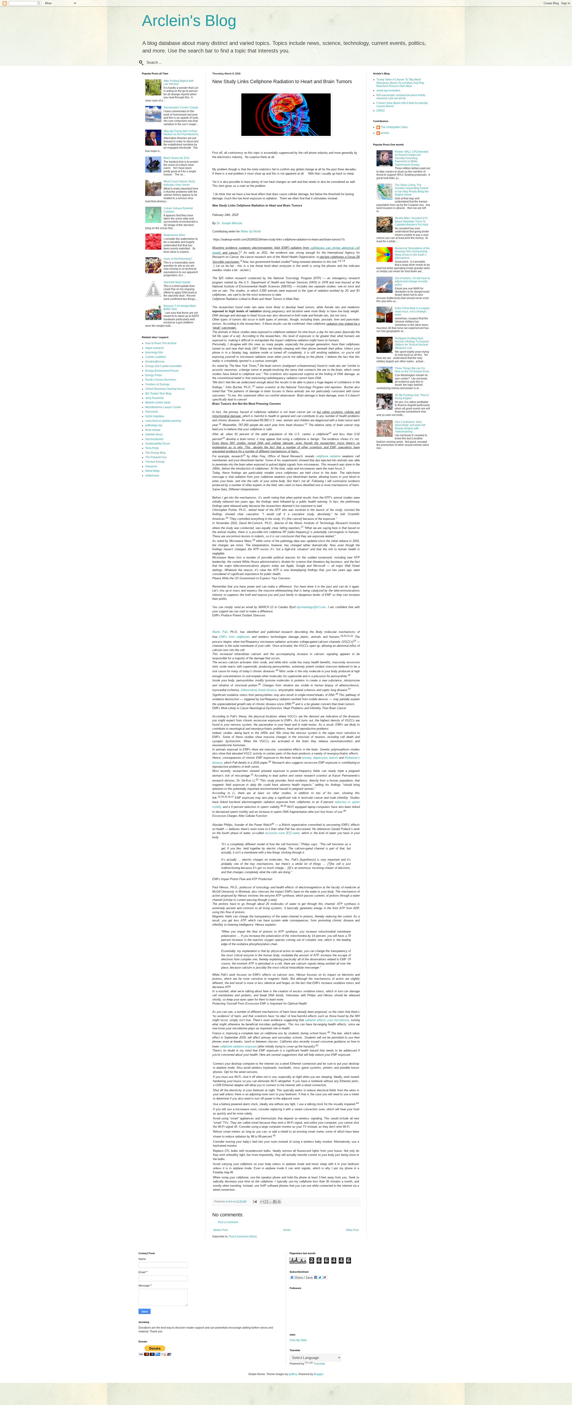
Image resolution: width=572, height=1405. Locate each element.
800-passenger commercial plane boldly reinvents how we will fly (400, 97)
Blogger (318, 1374)
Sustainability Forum (157, 443)
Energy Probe (153, 375)
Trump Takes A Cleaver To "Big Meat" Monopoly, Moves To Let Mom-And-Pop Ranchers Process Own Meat (400, 83)
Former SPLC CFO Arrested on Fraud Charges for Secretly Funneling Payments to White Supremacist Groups (411, 158)
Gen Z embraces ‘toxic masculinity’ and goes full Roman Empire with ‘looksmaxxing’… (410, 426)
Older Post (352, 1230)
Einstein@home (155, 361)
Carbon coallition (155, 356)
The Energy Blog (155, 452)
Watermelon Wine (174, 235)
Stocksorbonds (154, 439)
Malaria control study (157, 402)
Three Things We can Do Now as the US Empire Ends (412, 370)
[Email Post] (255, 1201)
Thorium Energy (155, 461)
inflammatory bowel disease (259, 690)
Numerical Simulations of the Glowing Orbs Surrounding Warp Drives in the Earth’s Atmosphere (412, 253)
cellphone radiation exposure (238, 1046)
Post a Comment (228, 1222)
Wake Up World (251, 231)
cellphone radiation (328, 456)
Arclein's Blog (189, 20)
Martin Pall (219, 632)
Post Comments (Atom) (243, 1236)
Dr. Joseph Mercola (229, 223)
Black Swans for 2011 (177, 158)
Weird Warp (152, 470)
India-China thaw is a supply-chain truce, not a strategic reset (412, 311)
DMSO (380, 110)
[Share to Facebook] (275, 1201)
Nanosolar (151, 411)
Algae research (154, 348)
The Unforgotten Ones (394, 127)
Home (286, 1230)
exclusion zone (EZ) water (282, 833)
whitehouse (152, 475)
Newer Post (220, 1230)
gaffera (293, 1374)
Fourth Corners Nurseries (160, 379)
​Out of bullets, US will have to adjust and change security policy (412, 281)
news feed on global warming (163, 420)
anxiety (306, 757)
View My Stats (298, 1340)
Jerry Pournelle (154, 398)
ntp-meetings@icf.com (311, 607)
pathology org (153, 425)
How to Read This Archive (161, 343)
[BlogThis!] (266, 1201)
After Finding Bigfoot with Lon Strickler (179, 82)
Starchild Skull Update (177, 282)
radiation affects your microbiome (327, 1020)
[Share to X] (270, 1201)
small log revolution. (388, 90)
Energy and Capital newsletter (163, 366)
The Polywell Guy (155, 457)
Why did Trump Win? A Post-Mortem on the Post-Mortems (181, 133)
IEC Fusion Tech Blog (158, 393)
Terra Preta (152, 448)
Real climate (152, 430)
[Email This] (262, 1201)
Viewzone (151, 466)
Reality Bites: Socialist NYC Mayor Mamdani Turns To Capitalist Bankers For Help (411, 221)
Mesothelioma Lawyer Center (163, 407)
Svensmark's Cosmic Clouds (181, 107)
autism (333, 757)
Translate (319, 1363)
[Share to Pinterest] (279, 1201)
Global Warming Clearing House (165, 388)
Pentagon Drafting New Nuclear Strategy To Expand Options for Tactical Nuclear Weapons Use (412, 343)
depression (320, 757)
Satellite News (154, 434)
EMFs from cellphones (234, 636)
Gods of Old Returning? (178, 258)
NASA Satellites (154, 416)
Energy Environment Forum (162, 370)
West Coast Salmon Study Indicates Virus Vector (179, 183)
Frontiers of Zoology (157, 384)
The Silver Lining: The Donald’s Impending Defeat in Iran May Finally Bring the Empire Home (412, 189)
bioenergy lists (154, 352)
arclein (385, 133)
